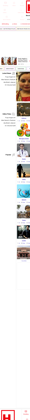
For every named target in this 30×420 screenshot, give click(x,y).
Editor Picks (7, 114)
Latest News (6, 73)
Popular (8, 155)
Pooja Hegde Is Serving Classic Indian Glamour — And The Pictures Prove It (23, 60)
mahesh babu (20, 68)
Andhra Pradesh (9, 68)
